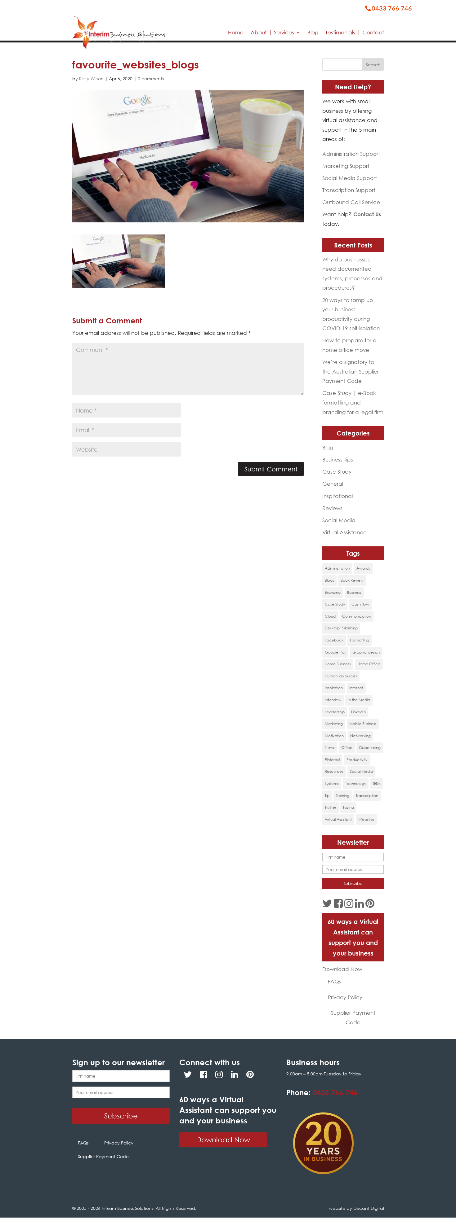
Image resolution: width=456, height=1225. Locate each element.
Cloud (330, 616)
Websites (366, 819)
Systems (332, 783)
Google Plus (335, 652)
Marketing (334, 723)
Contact (373, 32)
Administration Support (351, 154)
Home (236, 32)
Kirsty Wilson (91, 78)
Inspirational (337, 496)
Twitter (330, 807)
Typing (348, 807)
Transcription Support (348, 190)
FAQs (334, 981)
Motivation (334, 735)
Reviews (332, 508)
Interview (333, 700)
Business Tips (337, 459)
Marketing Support (345, 166)
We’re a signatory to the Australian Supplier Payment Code (350, 371)
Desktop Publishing (341, 628)
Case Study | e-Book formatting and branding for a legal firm (352, 402)
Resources (334, 771)
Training (342, 795)
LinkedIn (358, 712)
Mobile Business (363, 723)
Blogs (329, 580)
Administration (337, 568)
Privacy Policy (345, 997)
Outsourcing (370, 747)
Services (284, 32)
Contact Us (367, 214)
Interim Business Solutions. (129, 1208)
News (330, 747)
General (332, 483)
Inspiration (334, 687)
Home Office (368, 664)
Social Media (338, 520)
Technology (355, 783)
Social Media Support (349, 178)
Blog (312, 32)
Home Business (338, 664)
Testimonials (340, 32)
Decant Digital (368, 1208)
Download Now (342, 969)
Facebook (334, 640)
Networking (360, 735)
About (259, 32)
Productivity (356, 759)
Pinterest (332, 759)
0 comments (151, 78)
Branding (333, 592)
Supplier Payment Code (353, 1017)
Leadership (335, 712)
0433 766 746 (335, 1092)
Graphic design (366, 652)
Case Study (336, 471)
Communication (356, 616)
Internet (356, 687)
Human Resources (341, 676)
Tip (327, 795)
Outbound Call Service (351, 202)
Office (346, 747)
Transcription (367, 795)
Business (354, 592)
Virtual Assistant (338, 819)
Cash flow (360, 604)
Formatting (359, 640)
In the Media (359, 700)
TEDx (377, 783)
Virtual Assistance (344, 532)
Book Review (352, 580)
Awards (363, 568)
